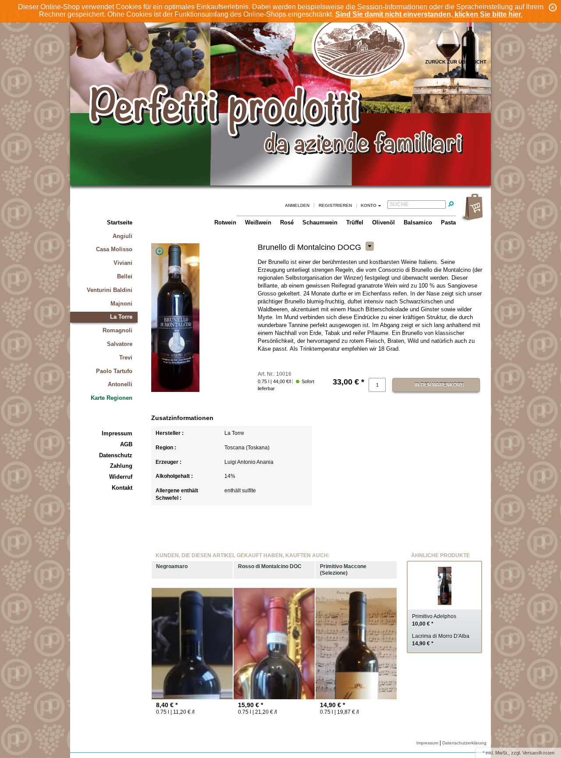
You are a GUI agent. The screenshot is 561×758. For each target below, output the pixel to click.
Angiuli (122, 236)
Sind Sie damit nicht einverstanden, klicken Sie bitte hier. (428, 14)
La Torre (121, 316)
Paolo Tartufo (114, 371)
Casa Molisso (114, 249)
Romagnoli (117, 330)
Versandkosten (538, 752)
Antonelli (120, 384)
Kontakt (122, 487)
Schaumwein (319, 222)
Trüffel (354, 222)
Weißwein (258, 222)
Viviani (123, 263)
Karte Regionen (111, 398)
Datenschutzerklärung (464, 742)
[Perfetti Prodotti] (280, 184)
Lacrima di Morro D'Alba (440, 640)
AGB (126, 444)
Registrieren (335, 205)
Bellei (124, 276)
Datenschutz (115, 455)
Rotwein (225, 222)
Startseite (119, 222)
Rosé (287, 222)
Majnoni (121, 303)
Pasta (448, 222)
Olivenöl (383, 222)
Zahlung (121, 466)
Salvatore (119, 344)
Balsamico (418, 222)
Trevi (125, 357)
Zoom (159, 251)
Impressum (117, 433)
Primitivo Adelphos (434, 620)
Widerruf (120, 476)
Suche (399, 204)
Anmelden (297, 205)
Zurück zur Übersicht (455, 61)
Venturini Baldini (109, 290)
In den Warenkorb (439, 384)
